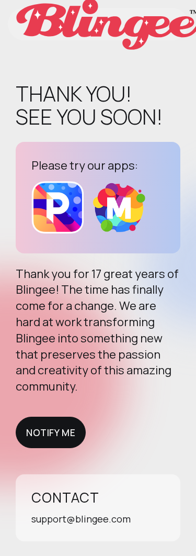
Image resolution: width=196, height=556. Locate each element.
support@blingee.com (81, 519)
